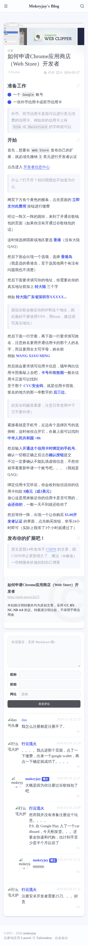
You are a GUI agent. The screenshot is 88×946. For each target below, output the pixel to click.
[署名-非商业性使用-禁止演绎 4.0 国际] (60, 938)
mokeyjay (33, 779)
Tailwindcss (44, 938)
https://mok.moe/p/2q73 (23, 597)
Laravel (26, 938)
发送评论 (44, 704)
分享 (10, 50)
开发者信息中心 (36, 167)
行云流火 (29, 744)
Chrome (14, 72)
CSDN (51, 549)
